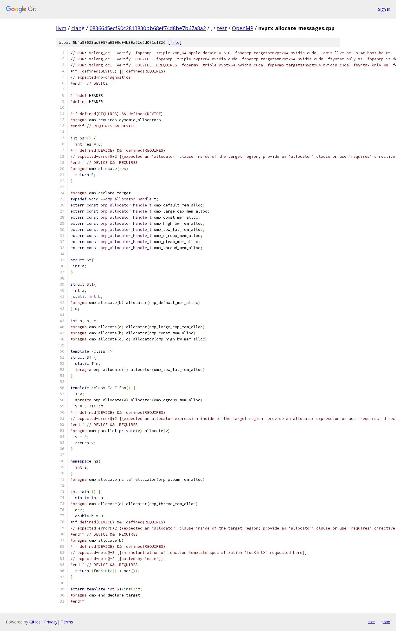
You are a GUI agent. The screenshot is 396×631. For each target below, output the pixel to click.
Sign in (384, 9)
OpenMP (242, 28)
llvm (61, 28)
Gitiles (35, 622)
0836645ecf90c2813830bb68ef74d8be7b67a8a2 (148, 28)
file (174, 42)
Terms (67, 622)
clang (78, 28)
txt (371, 621)
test (222, 28)
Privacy (50, 622)
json (385, 621)
